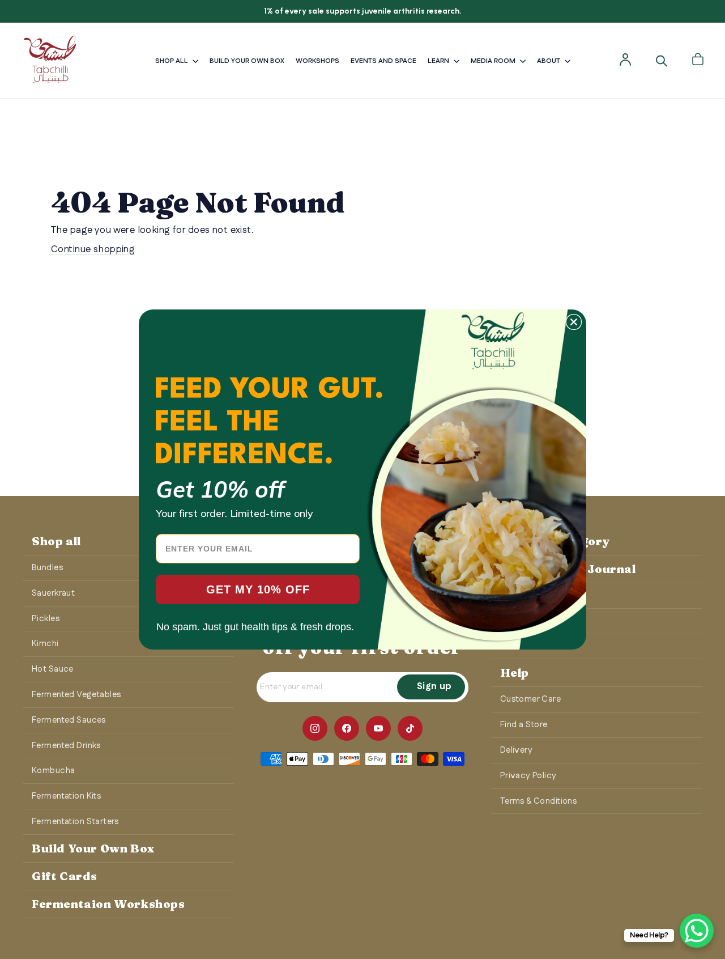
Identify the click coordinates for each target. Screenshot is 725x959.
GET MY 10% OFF (258, 589)
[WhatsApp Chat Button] (697, 931)
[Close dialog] (574, 322)
